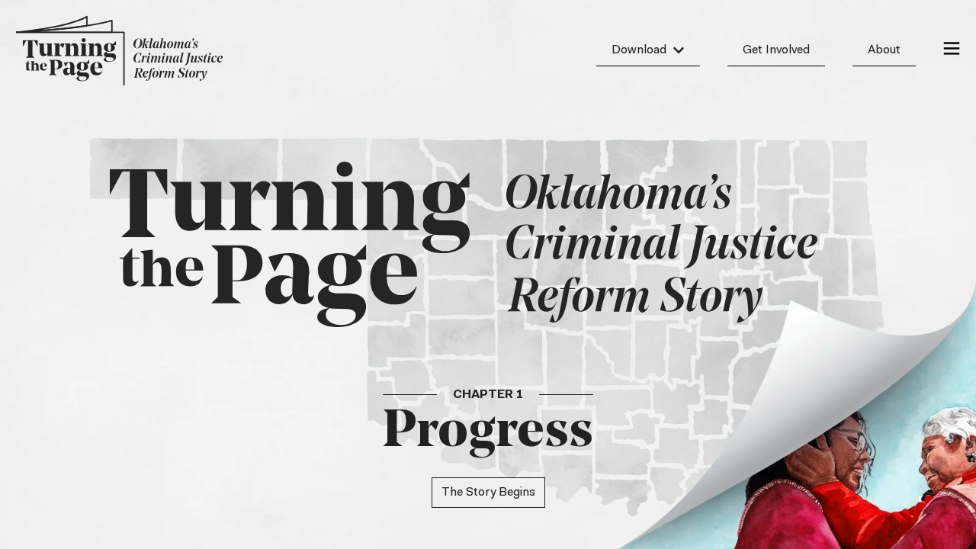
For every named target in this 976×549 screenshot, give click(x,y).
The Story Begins (488, 492)
